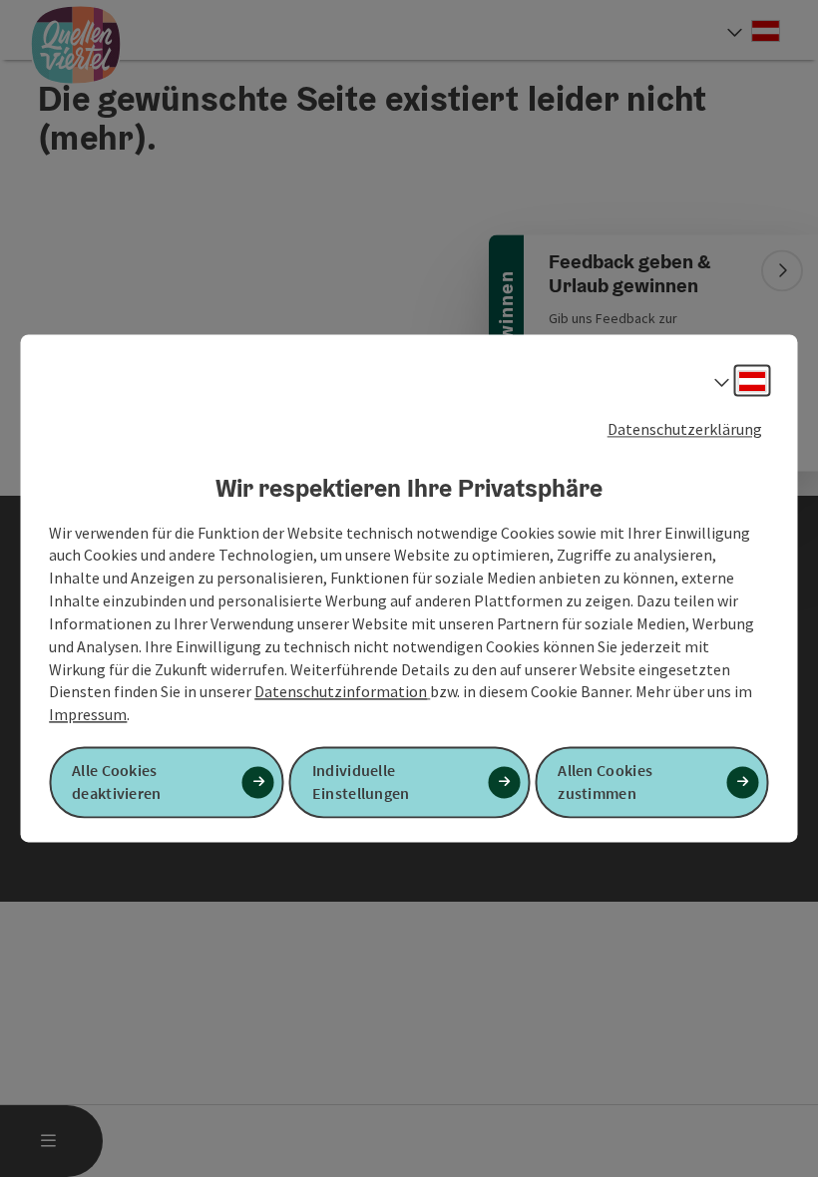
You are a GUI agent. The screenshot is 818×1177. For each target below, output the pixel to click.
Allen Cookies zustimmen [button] (605, 782)
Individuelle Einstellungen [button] (361, 782)
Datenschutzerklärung (685, 429)
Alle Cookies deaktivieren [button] (117, 782)
